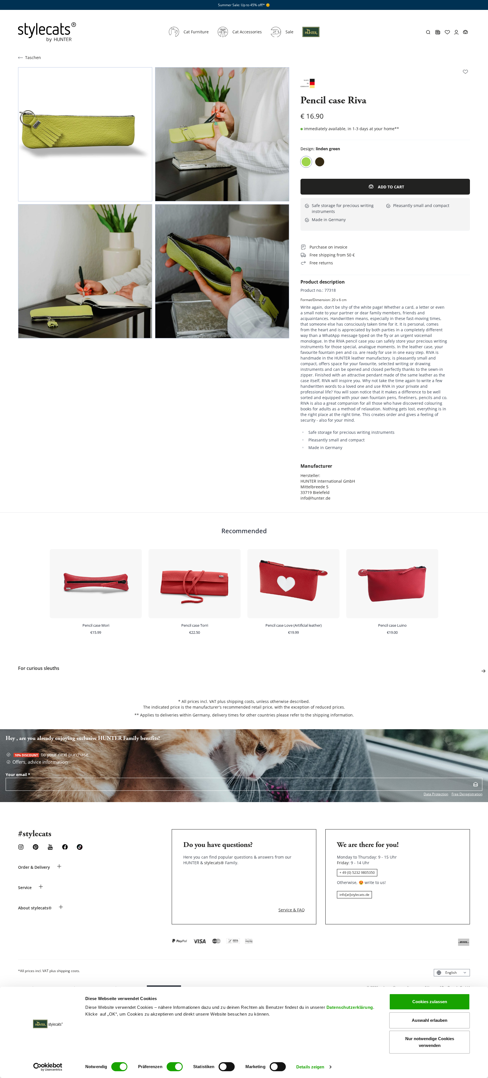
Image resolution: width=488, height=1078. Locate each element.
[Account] (456, 32)
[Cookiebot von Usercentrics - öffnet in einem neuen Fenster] (48, 1067)
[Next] (483, 671)
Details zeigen (310, 1066)
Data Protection (436, 794)
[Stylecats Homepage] (47, 32)
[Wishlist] (447, 32)
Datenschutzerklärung (349, 1007)
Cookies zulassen (429, 1001)
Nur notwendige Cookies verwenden (429, 1042)
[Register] (475, 784)
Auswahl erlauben (429, 1020)
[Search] (428, 32)
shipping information (333, 715)
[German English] (452, 972)
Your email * (18, 774)
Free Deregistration (467, 794)
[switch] (175, 1066)
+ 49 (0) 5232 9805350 (357, 872)
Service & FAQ (291, 910)
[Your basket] (465, 32)
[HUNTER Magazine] (438, 32)
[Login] (311, 35)
